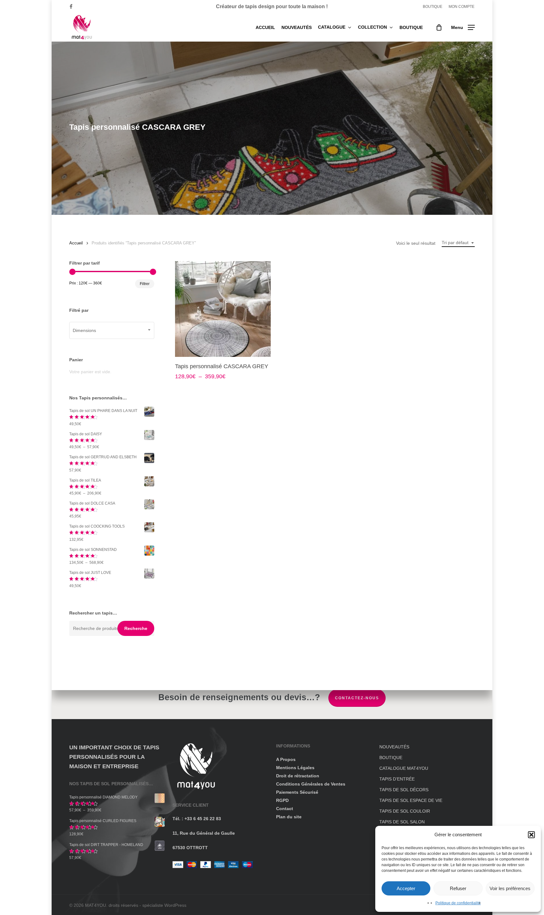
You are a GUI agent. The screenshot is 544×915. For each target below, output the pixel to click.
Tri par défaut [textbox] (455, 242)
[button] (531, 835)
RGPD (282, 800)
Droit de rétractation (297, 775)
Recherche (135, 628)
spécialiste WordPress (164, 905)
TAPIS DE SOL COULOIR (404, 811)
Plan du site (289, 816)
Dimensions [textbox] (84, 330)
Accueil (76, 243)
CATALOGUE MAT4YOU (403, 768)
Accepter (406, 888)
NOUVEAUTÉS (394, 746)
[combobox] (458, 243)
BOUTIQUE (390, 757)
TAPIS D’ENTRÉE (397, 778)
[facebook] (71, 6)
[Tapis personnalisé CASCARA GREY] (223, 309)
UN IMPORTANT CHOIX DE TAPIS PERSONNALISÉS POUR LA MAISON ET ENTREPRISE (114, 756)
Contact (284, 808)
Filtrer (145, 284)
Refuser (458, 888)
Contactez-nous (357, 698)
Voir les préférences (510, 888)
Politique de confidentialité (458, 903)
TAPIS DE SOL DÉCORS (403, 789)
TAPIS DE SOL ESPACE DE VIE (410, 800)
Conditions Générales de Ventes (310, 783)
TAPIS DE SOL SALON (402, 821)
